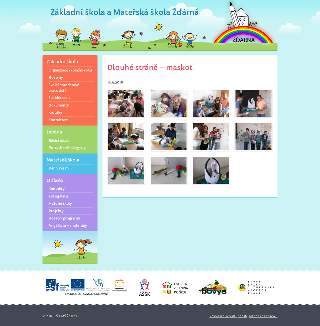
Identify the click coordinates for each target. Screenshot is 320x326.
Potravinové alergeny (66, 148)
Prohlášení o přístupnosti (228, 316)
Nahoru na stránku (263, 316)
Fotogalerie (58, 196)
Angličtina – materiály (67, 225)
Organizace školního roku (70, 70)
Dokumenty (58, 105)
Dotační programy (64, 218)
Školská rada (59, 98)
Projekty (55, 211)
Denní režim (58, 168)
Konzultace (58, 120)
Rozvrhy (55, 77)
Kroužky (55, 112)
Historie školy (60, 203)
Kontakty (56, 188)
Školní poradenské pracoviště (63, 88)
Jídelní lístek (58, 140)
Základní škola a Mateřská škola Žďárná (124, 12)
